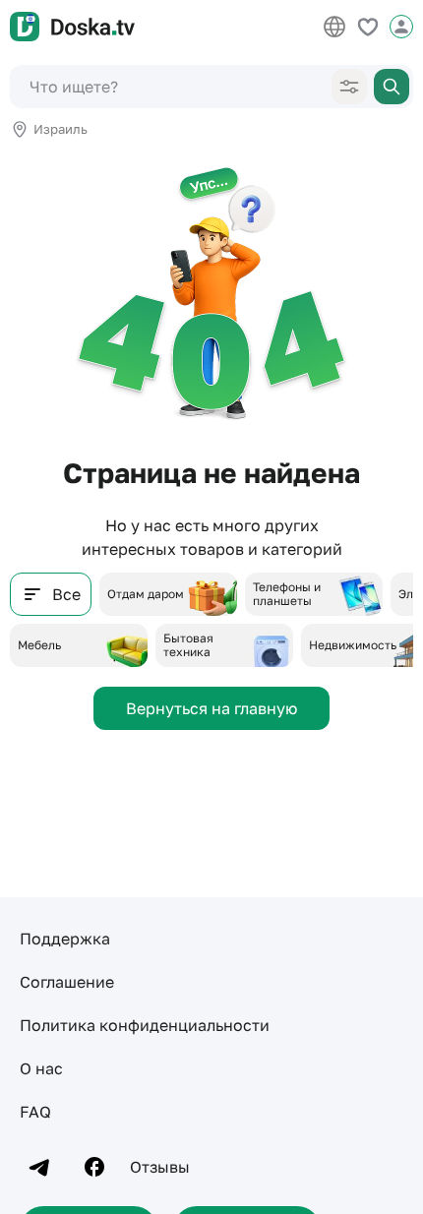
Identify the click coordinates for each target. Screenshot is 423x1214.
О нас (41, 1068)
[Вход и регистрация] (401, 26)
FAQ (35, 1112)
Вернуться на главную (211, 708)
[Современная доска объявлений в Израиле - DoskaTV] (72, 26)
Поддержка (65, 938)
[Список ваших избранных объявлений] (368, 26)
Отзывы (160, 1167)
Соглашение (67, 982)
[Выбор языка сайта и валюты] (334, 26)
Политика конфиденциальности (145, 1025)
